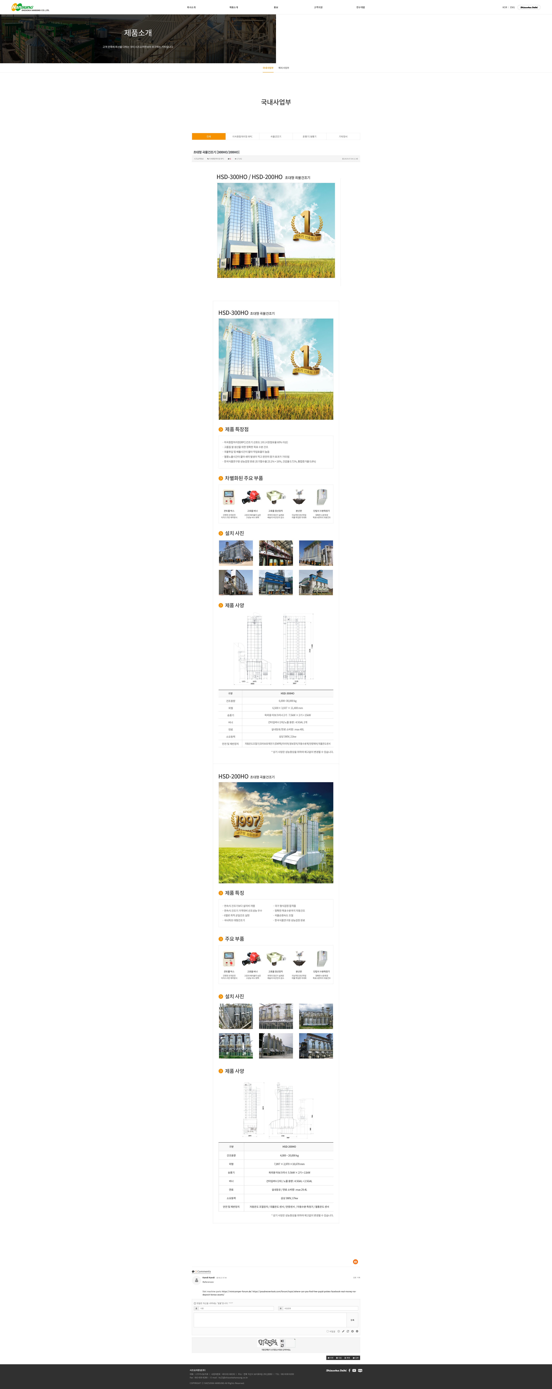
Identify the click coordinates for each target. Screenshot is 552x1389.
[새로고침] (348, 1331)
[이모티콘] (339, 1331)
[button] (330, 1358)
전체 (209, 136)
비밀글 (332, 1331)
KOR (505, 7)
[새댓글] (343, 1331)
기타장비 (343, 136)
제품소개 (233, 7)
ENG (512, 7)
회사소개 (191, 7)
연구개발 (360, 7)
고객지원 (318, 7)
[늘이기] (352, 1331)
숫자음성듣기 (282, 1341)
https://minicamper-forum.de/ (237, 1291)
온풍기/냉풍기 (310, 136)
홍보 (276, 7)
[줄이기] (357, 1331)
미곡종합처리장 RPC (242, 136)
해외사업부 (283, 67)
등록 (352, 1320)
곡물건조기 (276, 136)
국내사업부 (268, 67)
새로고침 (282, 1345)
